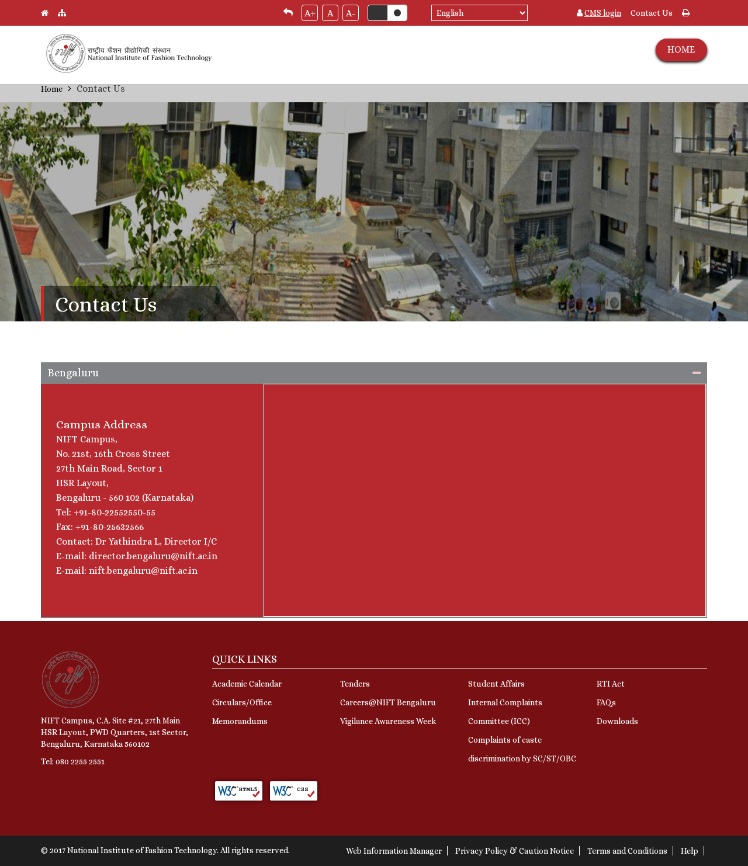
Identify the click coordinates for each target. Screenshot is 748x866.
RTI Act (611, 683)
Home (52, 88)
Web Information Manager (394, 850)
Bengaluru (73, 373)
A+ (310, 13)
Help (689, 850)
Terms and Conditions (627, 850)
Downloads (617, 721)
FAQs (606, 702)
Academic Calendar (247, 683)
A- (350, 13)
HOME (681, 49)
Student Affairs (496, 683)
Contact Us (652, 13)
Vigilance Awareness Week (388, 721)
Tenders (355, 683)
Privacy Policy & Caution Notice (514, 850)
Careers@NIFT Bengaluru (388, 702)
